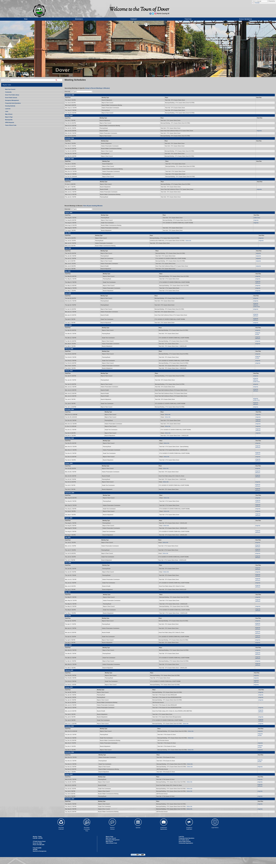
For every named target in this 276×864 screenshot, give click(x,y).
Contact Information (245, 19)
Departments (79, 19)
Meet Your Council (10, 89)
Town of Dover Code (10, 125)
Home (25, 19)
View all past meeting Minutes (93, 205)
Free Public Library (184, 839)
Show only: (67, 91)
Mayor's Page (9, 117)
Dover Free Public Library (12, 95)
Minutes (259, 283)
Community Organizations (186, 843)
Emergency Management (12, 100)
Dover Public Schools (11, 97)
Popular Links (7, 85)
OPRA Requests (9, 122)
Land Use (7, 108)
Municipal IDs (9, 119)
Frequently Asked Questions (13, 103)
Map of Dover (8, 114)
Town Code (188, 19)
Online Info (188, 240)
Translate (257, 2)
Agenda (261, 131)
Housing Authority (10, 106)
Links (6, 111)
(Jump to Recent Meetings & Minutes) (97, 88)
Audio (259, 334)
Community (134, 19)
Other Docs (257, 218)
